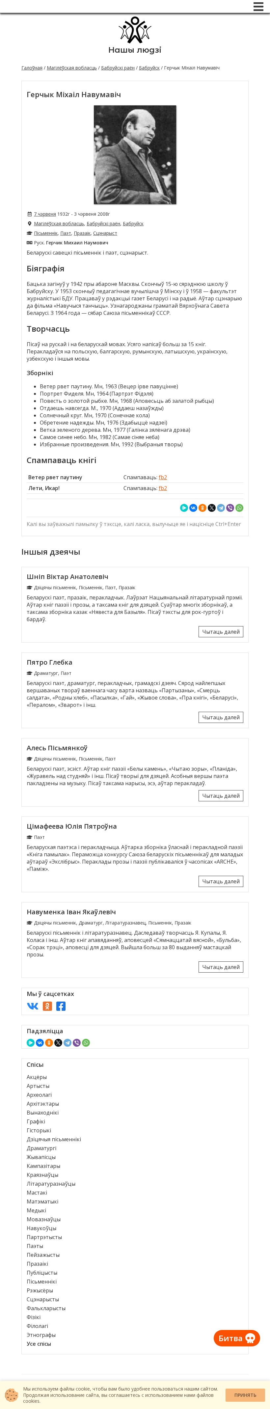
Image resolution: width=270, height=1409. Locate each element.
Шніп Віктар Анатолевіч (67, 576)
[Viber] (230, 508)
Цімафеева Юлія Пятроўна (72, 826)
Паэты (35, 1246)
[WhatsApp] (239, 508)
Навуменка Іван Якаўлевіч (71, 911)
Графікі (36, 1121)
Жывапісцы (41, 1157)
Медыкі (36, 1210)
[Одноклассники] (202, 508)
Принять (245, 1395)
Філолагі (37, 1326)
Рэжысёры (40, 1290)
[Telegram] (221, 508)
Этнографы (41, 1335)
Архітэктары (43, 1103)
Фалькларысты (46, 1308)
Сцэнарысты (43, 1299)
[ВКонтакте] (193, 508)
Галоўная (31, 68)
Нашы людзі (135, 50)
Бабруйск (149, 68)
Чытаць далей (221, 631)
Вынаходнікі (43, 1112)
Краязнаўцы (42, 1174)
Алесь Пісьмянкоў (57, 747)
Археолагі (39, 1094)
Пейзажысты (43, 1254)
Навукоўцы (41, 1228)
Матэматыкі (42, 1201)
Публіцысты (42, 1272)
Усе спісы (39, 1343)
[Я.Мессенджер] (184, 508)
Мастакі (37, 1192)
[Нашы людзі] (135, 41)
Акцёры (37, 1077)
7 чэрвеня (45, 214)
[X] (212, 508)
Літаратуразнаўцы (51, 1183)
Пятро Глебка (49, 662)
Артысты (38, 1086)
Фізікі (33, 1317)
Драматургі (41, 1148)
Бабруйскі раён (118, 68)
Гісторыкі (39, 1130)
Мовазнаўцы (44, 1219)
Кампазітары (43, 1166)
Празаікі (37, 1263)
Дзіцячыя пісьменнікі (54, 1139)
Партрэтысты (44, 1237)
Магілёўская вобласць (72, 68)
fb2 (163, 477)
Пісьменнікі (42, 1281)
